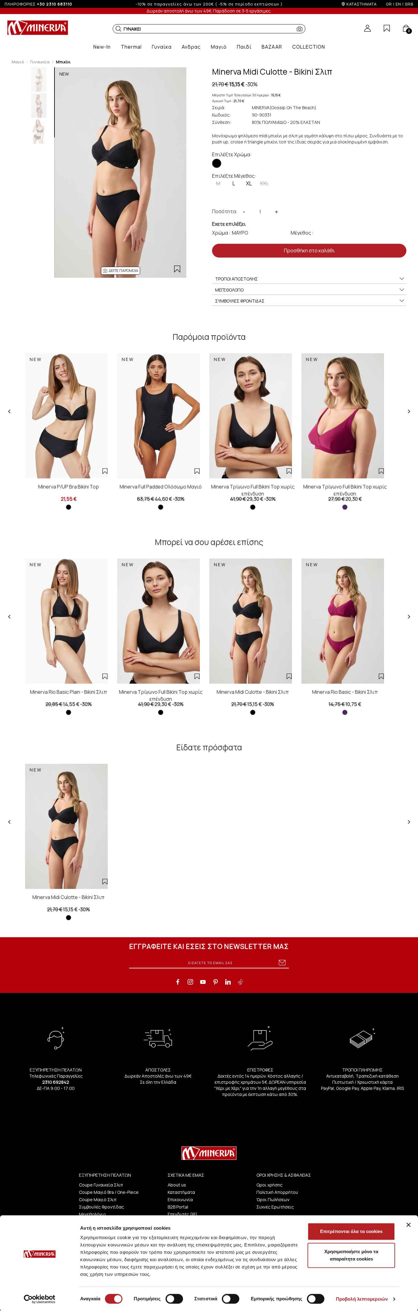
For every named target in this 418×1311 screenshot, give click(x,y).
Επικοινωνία (180, 1199)
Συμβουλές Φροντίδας (101, 1207)
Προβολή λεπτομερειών (362, 1299)
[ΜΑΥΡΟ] (216, 163)
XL (249, 183)
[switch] (174, 1299)
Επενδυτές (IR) (182, 1214)
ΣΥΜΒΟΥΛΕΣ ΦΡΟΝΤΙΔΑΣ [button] (239, 301)
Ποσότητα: (224, 211)
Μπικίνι (63, 62)
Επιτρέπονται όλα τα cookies (351, 1231)
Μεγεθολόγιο (92, 1214)
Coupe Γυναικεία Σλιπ (101, 1185)
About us (177, 1185)
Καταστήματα (181, 1192)
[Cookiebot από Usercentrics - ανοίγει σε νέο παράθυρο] (39, 1299)
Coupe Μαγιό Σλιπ (98, 1199)
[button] (118, 29)
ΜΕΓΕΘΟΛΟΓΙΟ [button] (229, 290)
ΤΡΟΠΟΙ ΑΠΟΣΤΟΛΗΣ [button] (236, 279)
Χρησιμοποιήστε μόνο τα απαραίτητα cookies (351, 1255)
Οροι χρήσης (269, 1185)
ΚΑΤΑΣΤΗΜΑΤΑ (361, 4)
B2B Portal (178, 1207)
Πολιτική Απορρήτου (277, 1192)
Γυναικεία (40, 62)
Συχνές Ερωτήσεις (275, 1207)
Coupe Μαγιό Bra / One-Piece (109, 1192)
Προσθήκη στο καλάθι (309, 250)
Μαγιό (18, 62)
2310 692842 (55, 1082)
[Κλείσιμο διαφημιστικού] (408, 1225)
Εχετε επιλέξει (229, 224)
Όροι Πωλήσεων (272, 1199)
